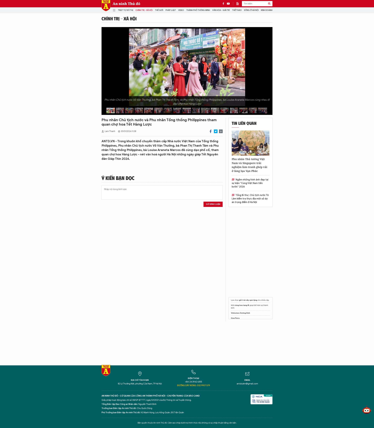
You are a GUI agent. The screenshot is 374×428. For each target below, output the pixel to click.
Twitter (216, 131)
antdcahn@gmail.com (247, 383)
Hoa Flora (235, 318)
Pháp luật (171, 10)
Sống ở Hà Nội (251, 10)
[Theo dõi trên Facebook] (224, 3)
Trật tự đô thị (125, 10)
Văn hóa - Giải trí (221, 10)
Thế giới (159, 10)
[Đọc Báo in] (239, 3)
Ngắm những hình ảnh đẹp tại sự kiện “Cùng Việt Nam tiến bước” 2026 (250, 183)
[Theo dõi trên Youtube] (228, 3)
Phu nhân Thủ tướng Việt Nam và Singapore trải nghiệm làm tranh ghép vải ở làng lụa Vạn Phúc (249, 165)
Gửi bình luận (213, 204)
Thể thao (237, 10)
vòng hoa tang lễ (241, 305)
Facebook (210, 131)
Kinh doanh (266, 10)
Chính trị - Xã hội (144, 10)
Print (221, 131)
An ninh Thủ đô (126, 3)
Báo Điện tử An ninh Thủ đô (105, 5)
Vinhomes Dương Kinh (240, 313)
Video (181, 10)
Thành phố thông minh (198, 10)
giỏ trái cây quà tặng (248, 300)
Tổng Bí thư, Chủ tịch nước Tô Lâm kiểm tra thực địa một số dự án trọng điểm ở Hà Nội (250, 199)
